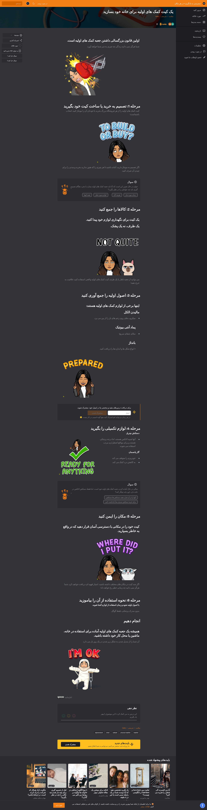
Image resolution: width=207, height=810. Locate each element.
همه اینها (87, 195)
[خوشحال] (63, 715)
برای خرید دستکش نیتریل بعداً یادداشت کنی (120, 502)
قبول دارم (59, 805)
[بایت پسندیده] (167, 785)
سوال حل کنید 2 (12, 60)
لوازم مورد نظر (100, 195)
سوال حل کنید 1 (12, 56)
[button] (202, 805)
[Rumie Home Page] (204, 3)
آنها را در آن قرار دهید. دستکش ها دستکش (121, 497)
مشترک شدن (97, 413)
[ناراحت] (73, 715)
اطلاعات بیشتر (145, 807)
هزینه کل (117, 195)
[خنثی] (68, 715)
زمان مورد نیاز (130, 195)
